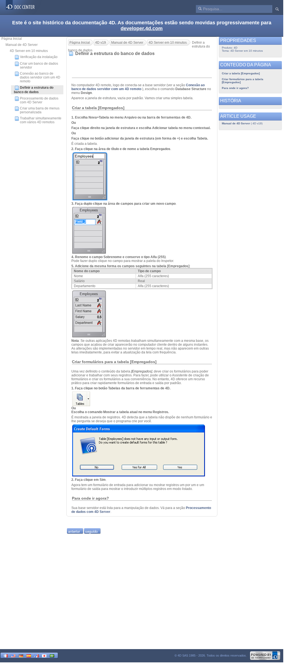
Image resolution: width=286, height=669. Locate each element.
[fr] (5, 655)
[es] (29, 655)
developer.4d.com (142, 28)
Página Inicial (11, 39)
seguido (91, 531)
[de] (21, 655)
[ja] (44, 655)
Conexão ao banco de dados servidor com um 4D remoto (40, 77)
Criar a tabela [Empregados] (241, 73)
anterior (74, 531)
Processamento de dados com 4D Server (39, 100)
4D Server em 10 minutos (29, 51)
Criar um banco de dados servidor (39, 65)
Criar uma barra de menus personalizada (39, 110)
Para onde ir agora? (235, 88)
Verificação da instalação (39, 57)
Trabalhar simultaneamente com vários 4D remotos (40, 120)
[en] (13, 655)
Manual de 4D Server (22, 45)
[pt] (52, 655)
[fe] (36, 655)
